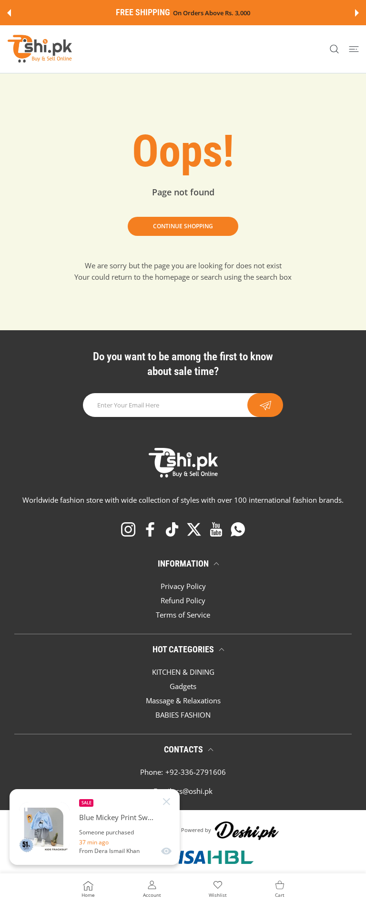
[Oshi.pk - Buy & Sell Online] (40, 49)
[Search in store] (334, 49)
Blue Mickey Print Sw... (116, 817)
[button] (9, 13)
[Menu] (354, 49)
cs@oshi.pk (194, 791)
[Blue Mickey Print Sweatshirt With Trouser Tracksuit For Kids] (44, 827)
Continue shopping (183, 226)
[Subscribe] (265, 405)
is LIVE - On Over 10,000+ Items (244, 13)
